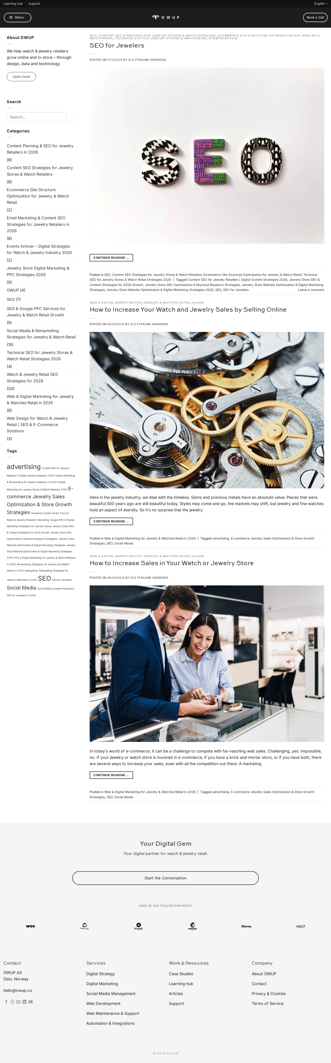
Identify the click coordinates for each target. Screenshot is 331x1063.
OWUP (13, 290)
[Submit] (71, 117)
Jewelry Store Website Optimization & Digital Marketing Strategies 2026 (41, 551)
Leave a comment (311, 290)
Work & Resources (189, 963)
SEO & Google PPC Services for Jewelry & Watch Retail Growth (36, 311)
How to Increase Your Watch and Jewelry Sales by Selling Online (188, 310)
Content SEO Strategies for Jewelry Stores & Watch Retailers (40, 170)
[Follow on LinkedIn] (25, 1002)
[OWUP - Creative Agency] (165, 17)
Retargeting (31, 570)
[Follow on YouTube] (31, 1002)
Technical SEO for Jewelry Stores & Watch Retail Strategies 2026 (40, 355)
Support (34, 3)
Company (262, 963)
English (319, 3)
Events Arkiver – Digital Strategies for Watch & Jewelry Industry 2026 (39, 249)
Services (96, 963)
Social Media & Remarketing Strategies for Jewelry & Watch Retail (41, 333)
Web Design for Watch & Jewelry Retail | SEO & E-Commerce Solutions (37, 424)
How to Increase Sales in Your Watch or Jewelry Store (172, 563)
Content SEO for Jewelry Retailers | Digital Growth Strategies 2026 (237, 279)
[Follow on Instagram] (12, 1002)
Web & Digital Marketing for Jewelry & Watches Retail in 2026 (40, 399)
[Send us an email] (18, 1002)
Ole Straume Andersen (147, 59)
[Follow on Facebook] (6, 1002)
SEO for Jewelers (62, 579)
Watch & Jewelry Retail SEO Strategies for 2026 (32, 377)
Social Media (21, 588)
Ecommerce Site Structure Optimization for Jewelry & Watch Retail (38, 196)
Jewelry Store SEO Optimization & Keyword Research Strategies (192, 285)
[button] (17, 17)
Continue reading (111, 257)
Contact (12, 963)
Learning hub (13, 3)
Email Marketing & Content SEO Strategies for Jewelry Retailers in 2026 (38, 224)
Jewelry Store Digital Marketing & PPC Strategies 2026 (38, 271)
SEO (11, 299)
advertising (24, 467)
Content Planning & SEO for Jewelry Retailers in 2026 (40, 148)
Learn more (21, 76)
